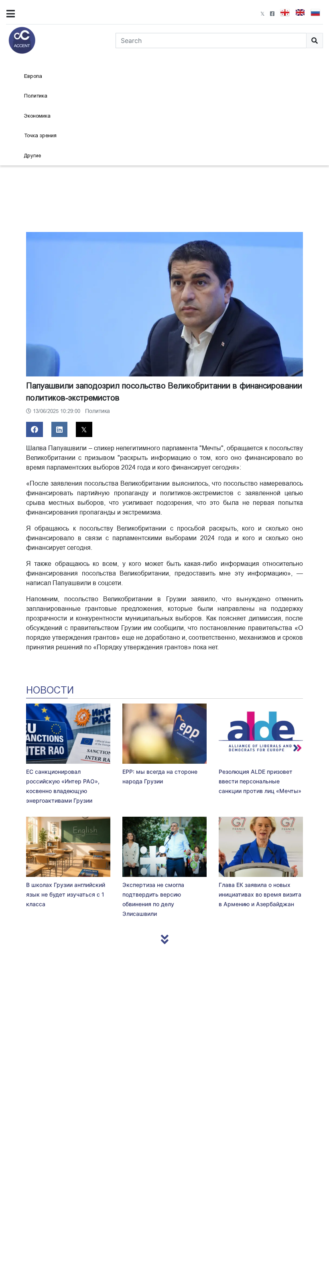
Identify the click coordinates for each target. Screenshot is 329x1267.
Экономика (37, 116)
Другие (32, 156)
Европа (33, 76)
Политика (35, 96)
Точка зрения (40, 135)
